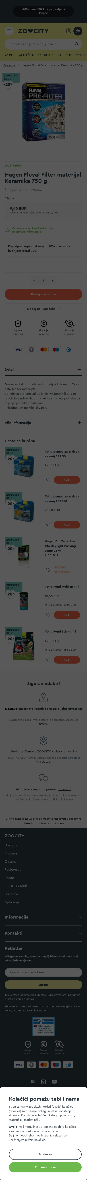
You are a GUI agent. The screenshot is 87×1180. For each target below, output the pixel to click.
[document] (45, 1134)
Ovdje (13, 1126)
